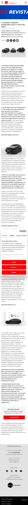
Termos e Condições (6, 504)
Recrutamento (14, 475)
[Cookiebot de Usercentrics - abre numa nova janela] (19, 231)
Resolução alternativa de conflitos (14, 479)
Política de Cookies (5, 501)
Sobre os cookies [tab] (21, 235)
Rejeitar (14, 272)
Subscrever (14, 417)
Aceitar (14, 262)
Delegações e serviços (14, 460)
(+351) (14, 452)
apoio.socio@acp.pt (14, 461)
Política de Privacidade (6, 499)
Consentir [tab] (4, 235)
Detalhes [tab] (12, 235)
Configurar (13, 267)
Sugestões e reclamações (14, 477)
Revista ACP (12, 28)
